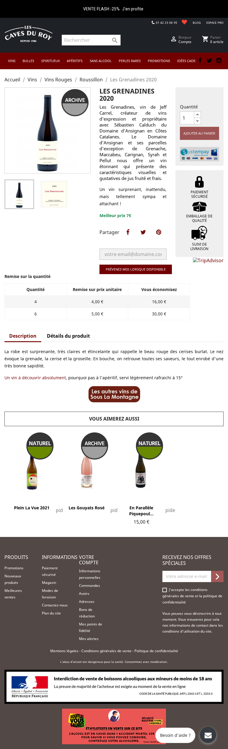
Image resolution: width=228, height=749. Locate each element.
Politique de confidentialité (156, 650)
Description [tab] (23, 336)
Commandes (89, 585)
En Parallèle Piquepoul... (141, 510)
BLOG (197, 22)
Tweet (143, 238)
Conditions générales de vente (106, 650)
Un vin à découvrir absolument (35, 377)
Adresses (86, 601)
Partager (128, 238)
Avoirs (84, 593)
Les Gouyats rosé (86, 508)
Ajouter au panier (199, 133)
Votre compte (89, 560)
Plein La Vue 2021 (32, 508)
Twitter (209, 61)
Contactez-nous (55, 605)
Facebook (200, 61)
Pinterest (158, 238)
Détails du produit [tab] (68, 336)
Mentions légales (64, 650)
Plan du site (51, 613)
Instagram (219, 61)
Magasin (49, 582)
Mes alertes (89, 638)
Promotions (13, 568)
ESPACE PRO (215, 22)
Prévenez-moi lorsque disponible (136, 269)
